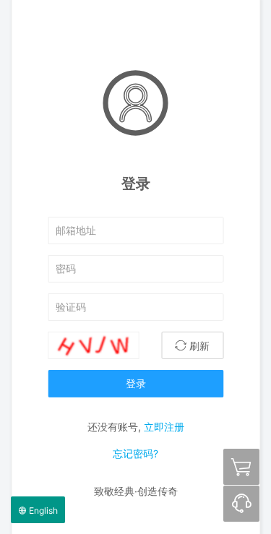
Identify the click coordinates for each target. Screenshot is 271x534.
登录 (136, 382)
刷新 (198, 345)
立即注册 (164, 426)
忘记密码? (135, 453)
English (42, 510)
